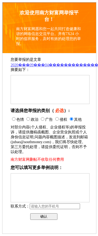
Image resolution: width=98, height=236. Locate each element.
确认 (43, 216)
